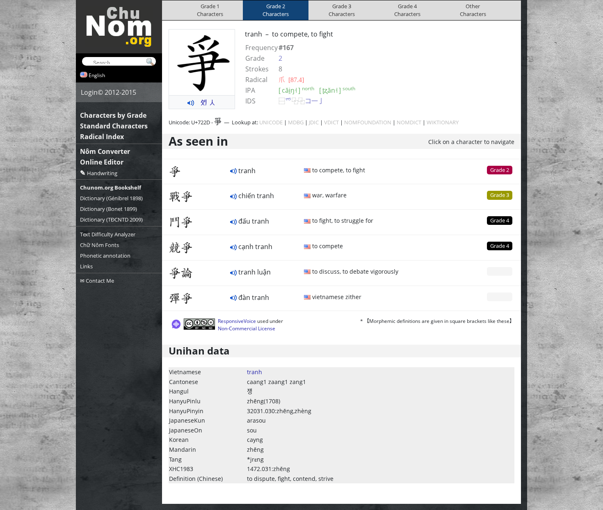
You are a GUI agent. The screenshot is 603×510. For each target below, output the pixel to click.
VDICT (331, 122)
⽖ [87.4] (291, 79)
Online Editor (101, 162)
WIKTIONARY (443, 122)
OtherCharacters (473, 10)
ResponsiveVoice (237, 321)
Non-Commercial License (246, 328)
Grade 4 (499, 220)
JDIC (314, 122)
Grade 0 (499, 271)
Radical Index (102, 136)
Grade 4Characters (407, 10)
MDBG (296, 122)
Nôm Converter (105, 151)
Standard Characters (114, 125)
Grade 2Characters (276, 10)
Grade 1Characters (210, 10)
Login (89, 92)
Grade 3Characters (342, 10)
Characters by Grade (113, 115)
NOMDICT (409, 122)
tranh (254, 372)
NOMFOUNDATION (367, 122)
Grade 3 (499, 195)
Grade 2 (499, 170)
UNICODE (271, 122)
